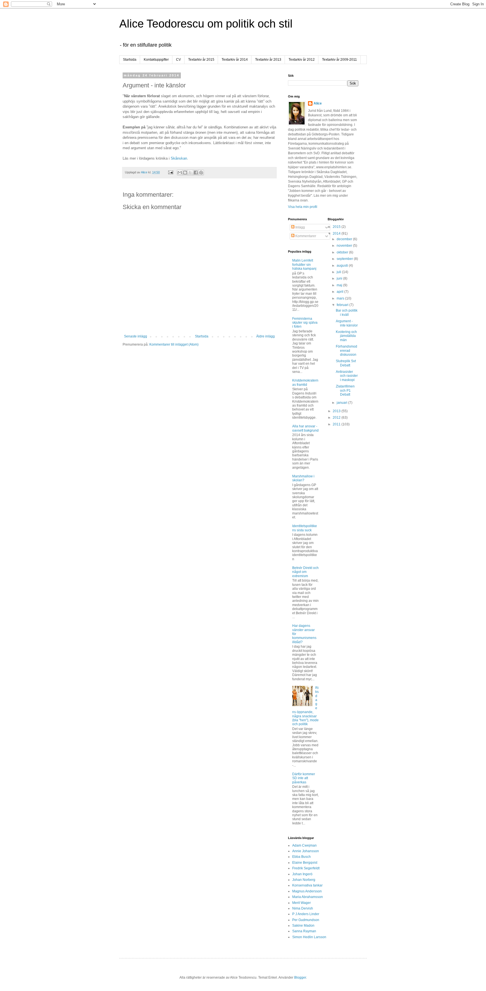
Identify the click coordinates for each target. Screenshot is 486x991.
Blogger (300, 977)
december (345, 239)
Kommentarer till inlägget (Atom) (174, 344)
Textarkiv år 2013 (268, 60)
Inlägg (299, 227)
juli (339, 272)
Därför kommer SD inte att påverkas (303, 778)
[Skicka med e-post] (180, 172)
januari (342, 403)
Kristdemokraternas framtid (305, 382)
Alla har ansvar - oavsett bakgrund (305, 428)
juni (340, 278)
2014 (337, 233)
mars (341, 298)
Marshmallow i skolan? (303, 478)
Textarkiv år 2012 (302, 60)
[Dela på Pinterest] (201, 172)
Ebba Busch (301, 857)
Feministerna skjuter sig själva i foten (305, 323)
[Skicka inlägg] (170, 172)
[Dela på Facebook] (196, 172)
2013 (337, 411)
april (340, 292)
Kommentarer (305, 236)
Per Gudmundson (305, 920)
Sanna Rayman (304, 931)
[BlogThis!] (185, 172)
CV (178, 60)
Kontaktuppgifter (156, 60)
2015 (337, 227)
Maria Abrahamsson (307, 897)
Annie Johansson (305, 851)
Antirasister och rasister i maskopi (347, 376)
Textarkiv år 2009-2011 (339, 60)
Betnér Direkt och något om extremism (305, 572)
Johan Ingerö (302, 874)
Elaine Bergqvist (304, 863)
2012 (337, 417)
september (345, 259)
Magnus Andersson (307, 891)
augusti (343, 265)
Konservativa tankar (307, 885)
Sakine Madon (303, 925)
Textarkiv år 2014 (235, 60)
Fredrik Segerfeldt (306, 868)
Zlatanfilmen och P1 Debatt (345, 390)
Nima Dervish (302, 908)
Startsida (129, 60)
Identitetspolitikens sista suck (304, 528)
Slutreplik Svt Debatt (346, 363)
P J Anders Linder (305, 914)
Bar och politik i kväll (346, 312)
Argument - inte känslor (347, 323)
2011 (337, 424)
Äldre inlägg (265, 336)
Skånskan (179, 158)
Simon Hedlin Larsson (309, 937)
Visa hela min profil (302, 207)
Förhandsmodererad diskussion (346, 350)
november (345, 246)
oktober (343, 252)
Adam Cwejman (304, 845)
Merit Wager (301, 903)
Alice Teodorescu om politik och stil (205, 23)
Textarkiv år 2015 (201, 60)
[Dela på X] (190, 172)
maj (340, 285)
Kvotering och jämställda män (346, 336)
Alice (318, 103)
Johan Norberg (303, 880)
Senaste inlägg (135, 336)
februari (343, 305)
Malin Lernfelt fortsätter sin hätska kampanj (304, 264)
